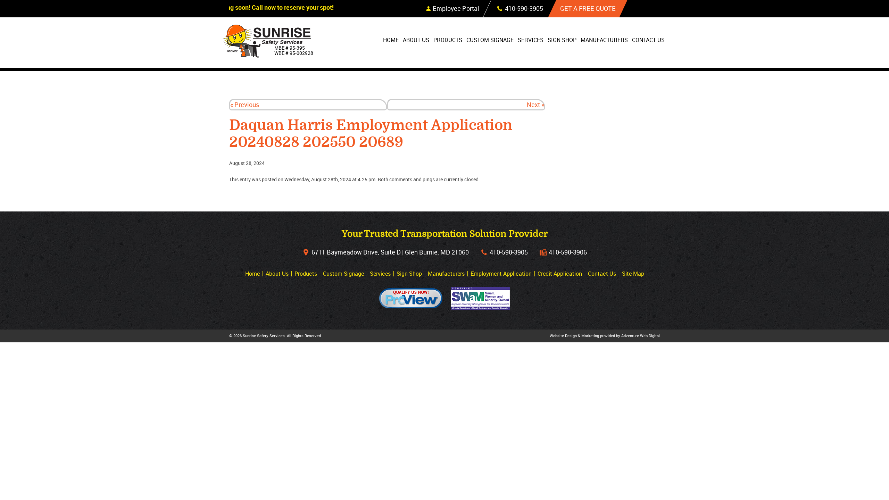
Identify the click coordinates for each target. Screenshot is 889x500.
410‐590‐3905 (509, 252)
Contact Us (648, 40)
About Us (416, 40)
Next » (535, 104)
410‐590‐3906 (568, 252)
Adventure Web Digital (640, 335)
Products (447, 40)
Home (391, 40)
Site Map (633, 273)
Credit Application (560, 273)
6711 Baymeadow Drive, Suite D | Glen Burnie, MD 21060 (390, 252)
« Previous (244, 104)
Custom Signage (490, 40)
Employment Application (501, 273)
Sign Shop (562, 40)
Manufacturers (604, 40)
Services (530, 40)
